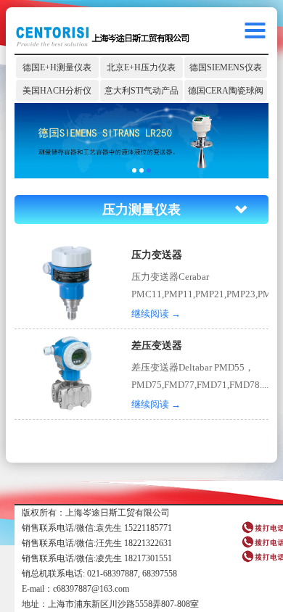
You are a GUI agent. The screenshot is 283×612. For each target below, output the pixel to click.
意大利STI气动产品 (141, 91)
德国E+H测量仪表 (56, 67)
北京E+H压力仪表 (141, 67)
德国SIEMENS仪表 (225, 67)
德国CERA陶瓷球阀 (225, 91)
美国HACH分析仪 (56, 91)
